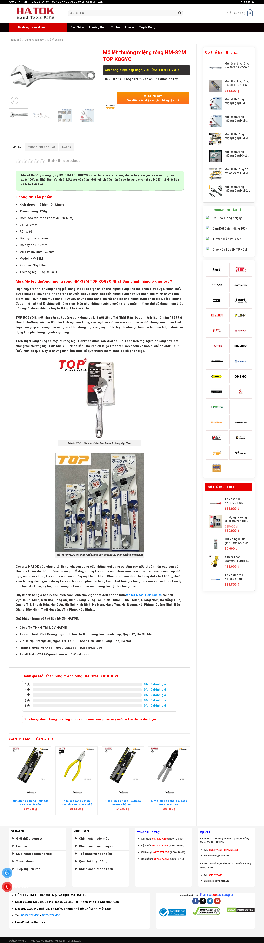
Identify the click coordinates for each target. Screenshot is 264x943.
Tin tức (116, 27)
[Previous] (16, 76)
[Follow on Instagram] (245, 2)
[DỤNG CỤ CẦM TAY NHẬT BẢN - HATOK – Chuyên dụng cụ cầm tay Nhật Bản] (35, 13)
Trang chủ (15, 39)
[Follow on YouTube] (217, 901)
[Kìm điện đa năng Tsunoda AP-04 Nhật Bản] (30, 765)
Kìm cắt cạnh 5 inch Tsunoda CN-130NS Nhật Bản (76, 804)
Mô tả (17, 147)
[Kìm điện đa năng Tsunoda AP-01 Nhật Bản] (169, 765)
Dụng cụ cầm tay (34, 39)
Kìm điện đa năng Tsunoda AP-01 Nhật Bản (169, 802)
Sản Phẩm (77, 27)
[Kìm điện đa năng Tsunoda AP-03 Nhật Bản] (123, 765)
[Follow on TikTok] (202, 901)
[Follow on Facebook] (242, 2)
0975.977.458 (160, 845)
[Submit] (179, 13)
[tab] (16, 147)
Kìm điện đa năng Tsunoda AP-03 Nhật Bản (123, 802)
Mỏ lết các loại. (55, 39)
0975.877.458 (30, 915)
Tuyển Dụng (147, 27)
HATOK (66, 147)
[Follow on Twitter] (249, 2)
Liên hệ (130, 27)
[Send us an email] (253, 2)
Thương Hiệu (97, 27)
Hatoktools (73, 941)
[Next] (89, 76)
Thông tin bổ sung (41, 147)
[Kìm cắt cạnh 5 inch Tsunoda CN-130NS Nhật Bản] (77, 765)
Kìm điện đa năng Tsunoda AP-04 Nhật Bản (30, 802)
